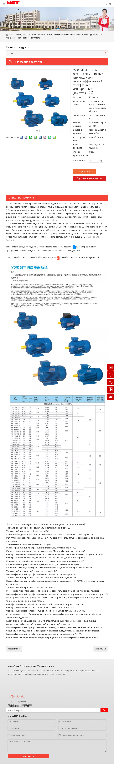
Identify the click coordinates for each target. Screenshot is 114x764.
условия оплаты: (77, 124)
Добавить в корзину (92, 179)
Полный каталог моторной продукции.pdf (79, 257)
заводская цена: (80, 115)
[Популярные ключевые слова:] (105, 53)
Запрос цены (84, 171)
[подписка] (104, 710)
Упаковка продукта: (77, 131)
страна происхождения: (81, 154)
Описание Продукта (21, 197)
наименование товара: (80, 103)
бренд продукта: (77, 146)
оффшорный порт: (79, 139)
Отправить (28, 756)
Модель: (77, 97)
